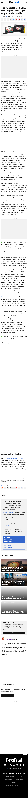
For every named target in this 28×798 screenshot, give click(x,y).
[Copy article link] (2, 25)
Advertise (10, 685)
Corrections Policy (8, 691)
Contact (4, 685)
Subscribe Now (7, 607)
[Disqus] (13, 568)
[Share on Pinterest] (19, 22)
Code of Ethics (18, 688)
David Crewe (19, 19)
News (4, 19)
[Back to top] (24, 666)
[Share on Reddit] (2, 22)
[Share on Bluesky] (13, 22)
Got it (13, 544)
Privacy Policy (13, 694)
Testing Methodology (18, 691)
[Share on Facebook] (5, 22)
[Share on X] (8, 22)
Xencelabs (4, 44)
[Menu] (2, 2)
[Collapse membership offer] (23, 412)
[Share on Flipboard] (16, 22)
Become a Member (8, 425)
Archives (22, 685)
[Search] (25, 2)
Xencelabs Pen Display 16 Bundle (13, 366)
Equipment (5, 393)
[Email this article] (22, 22)
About (16, 685)
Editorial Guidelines (9, 688)
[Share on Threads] (11, 22)
